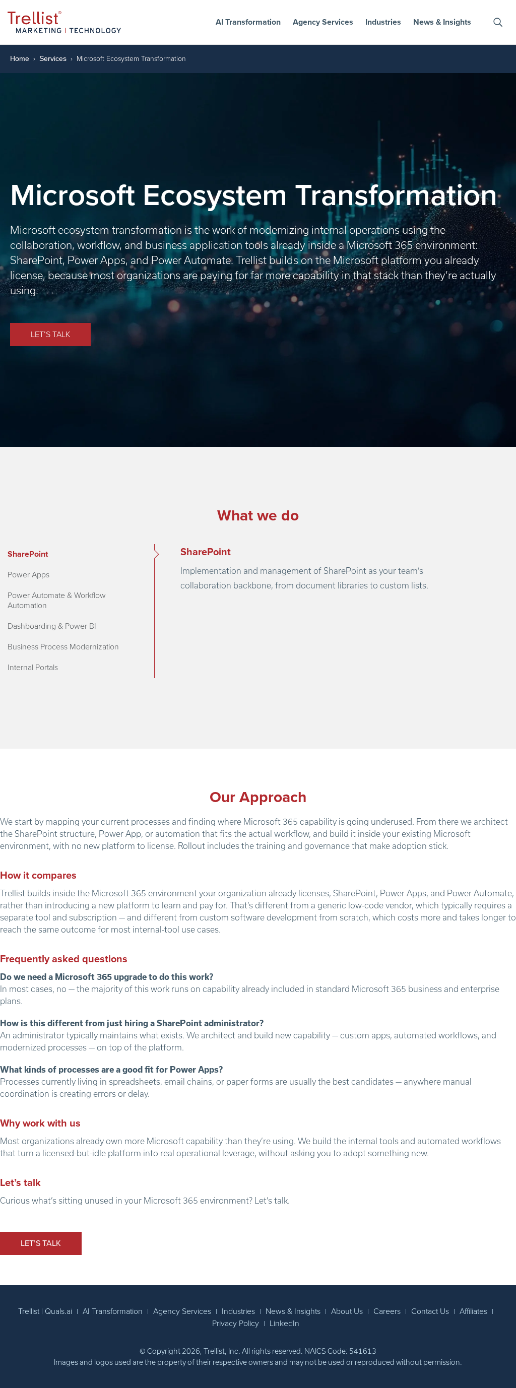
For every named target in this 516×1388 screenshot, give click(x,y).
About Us (347, 1311)
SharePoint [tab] (28, 554)
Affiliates (473, 1311)
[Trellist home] (64, 22)
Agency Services (323, 22)
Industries (383, 22)
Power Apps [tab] (28, 575)
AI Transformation (248, 22)
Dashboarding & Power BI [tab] (52, 626)
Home (19, 58)
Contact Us (430, 1311)
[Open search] (497, 22)
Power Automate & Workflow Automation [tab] (57, 600)
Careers (387, 1311)
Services (53, 58)
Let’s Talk (50, 334)
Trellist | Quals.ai (45, 1311)
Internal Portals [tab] (33, 668)
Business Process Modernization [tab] (63, 647)
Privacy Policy (235, 1323)
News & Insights (442, 22)
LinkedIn (284, 1323)
